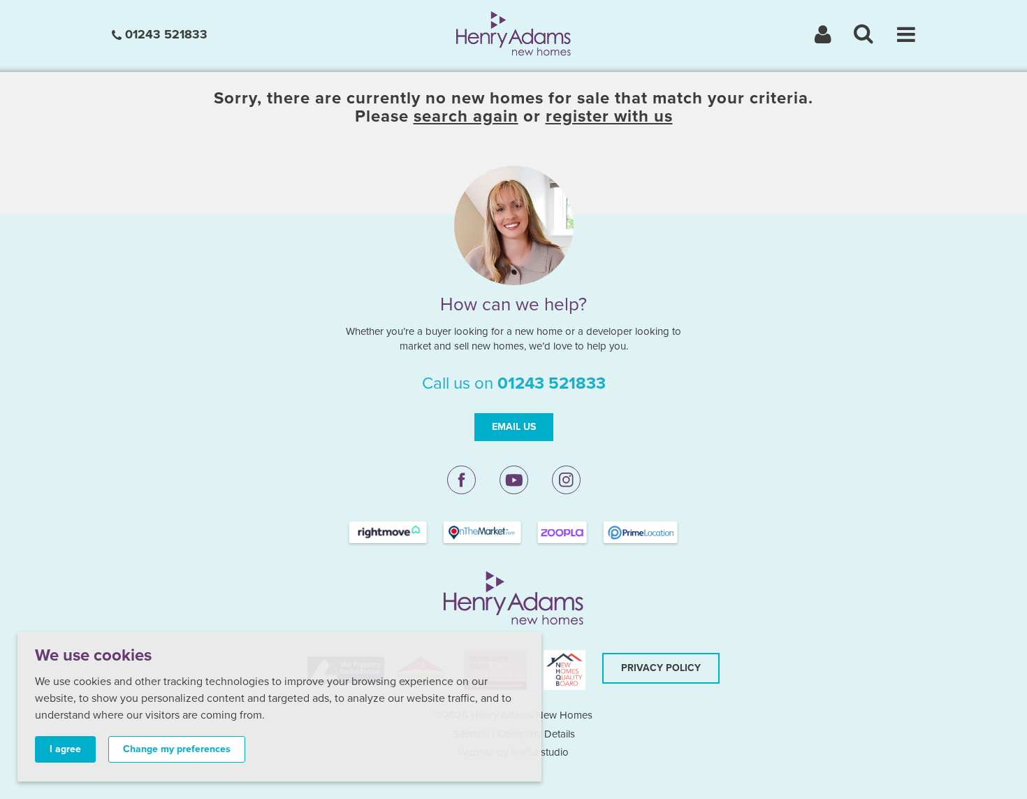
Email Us (514, 427)
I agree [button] (65, 749)
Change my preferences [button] (177, 749)
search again (466, 116)
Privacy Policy (661, 668)
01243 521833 (164, 34)
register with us (609, 116)
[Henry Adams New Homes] (513, 33)
